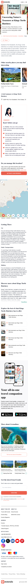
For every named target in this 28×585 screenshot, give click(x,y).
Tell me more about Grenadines (14, 454)
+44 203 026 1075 (6, 534)
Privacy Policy (6, 500)
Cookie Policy (20, 499)
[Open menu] (26, 2)
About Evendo (14, 511)
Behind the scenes (15, 514)
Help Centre (4, 564)
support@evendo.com (6, 537)
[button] (14, 198)
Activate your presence (14, 173)
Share (6, 40)
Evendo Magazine (5, 517)
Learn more (23, 170)
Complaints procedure (6, 566)
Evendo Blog (4, 514)
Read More (24, 302)
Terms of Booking (21, 574)
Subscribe (14, 492)
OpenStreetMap (4, 179)
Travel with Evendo (5, 511)
